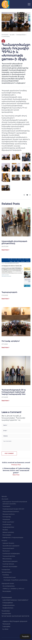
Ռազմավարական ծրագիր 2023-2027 (13, 509)
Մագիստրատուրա (8, 605)
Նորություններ (21, 34)
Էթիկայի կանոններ (8, 532)
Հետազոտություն (7, 572)
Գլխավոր (4, 496)
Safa (13, 34)
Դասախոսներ (6, 613)
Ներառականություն (8, 548)
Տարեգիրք (5, 574)
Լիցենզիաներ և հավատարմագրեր (12, 537)
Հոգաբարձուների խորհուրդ (10, 511)
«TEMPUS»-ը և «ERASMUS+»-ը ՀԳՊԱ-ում (13, 588)
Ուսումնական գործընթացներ (11, 553)
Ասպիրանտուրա (7, 608)
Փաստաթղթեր (6, 535)
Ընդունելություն (7, 597)
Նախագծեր (6, 626)
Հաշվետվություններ (8, 527)
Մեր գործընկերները (8, 586)
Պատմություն (6, 506)
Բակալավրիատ (7, 602)
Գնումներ (5, 529)
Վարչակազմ (6, 519)
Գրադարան (6, 624)
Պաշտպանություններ (8, 556)
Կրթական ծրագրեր (8, 543)
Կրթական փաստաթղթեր (9, 566)
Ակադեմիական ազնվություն (10, 545)
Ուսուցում (4, 540)
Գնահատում (6, 551)
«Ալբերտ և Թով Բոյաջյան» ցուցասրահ (14, 621)
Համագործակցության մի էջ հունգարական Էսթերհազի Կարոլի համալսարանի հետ (14, 392)
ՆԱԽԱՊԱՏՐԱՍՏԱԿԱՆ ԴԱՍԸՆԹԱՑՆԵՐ (15, 600)
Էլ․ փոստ (5, 629)
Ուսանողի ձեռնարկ (8, 564)
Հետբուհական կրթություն (10, 561)
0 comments (6, 36)
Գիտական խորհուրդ (8, 514)
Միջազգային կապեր (8, 583)
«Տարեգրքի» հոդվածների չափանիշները (15, 580)
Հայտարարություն (9, 292)
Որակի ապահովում (8, 522)
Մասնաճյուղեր (6, 524)
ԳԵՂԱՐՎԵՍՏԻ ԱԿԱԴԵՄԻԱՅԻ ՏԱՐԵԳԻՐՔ (15, 616)
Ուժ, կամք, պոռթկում (10, 341)
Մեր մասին (5, 499)
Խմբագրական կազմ (9, 577)
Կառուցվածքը (6, 516)
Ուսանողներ (6, 611)
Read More (5, 250)
